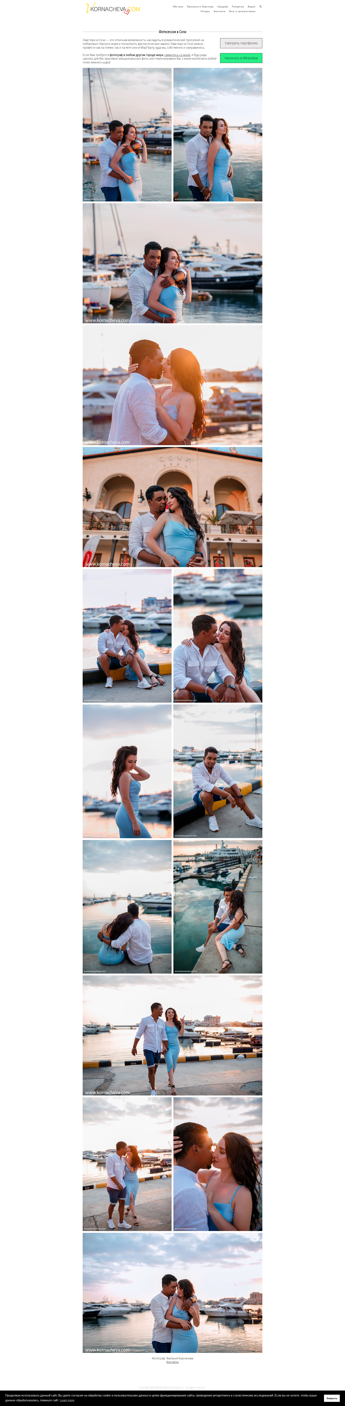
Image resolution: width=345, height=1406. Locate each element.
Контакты (220, 11)
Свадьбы (222, 6)
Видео (252, 6)
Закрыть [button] (331, 1398)
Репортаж (238, 6)
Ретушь (205, 11)
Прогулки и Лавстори (200, 6)
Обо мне (178, 6)
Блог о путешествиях (242, 11)
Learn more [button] (67, 1400)
